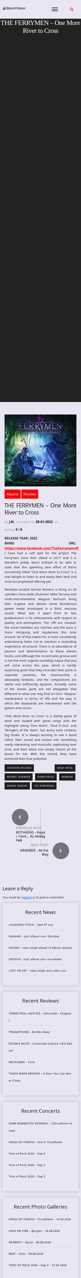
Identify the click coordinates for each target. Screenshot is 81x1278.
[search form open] (72, 9)
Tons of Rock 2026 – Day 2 (27, 1176)
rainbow (67, 776)
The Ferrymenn (44, 785)
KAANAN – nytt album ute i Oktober (34, 936)
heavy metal (65, 767)
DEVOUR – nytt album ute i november (35, 959)
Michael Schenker (18, 776)
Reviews (29, 494)
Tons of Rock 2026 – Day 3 (27, 1165)
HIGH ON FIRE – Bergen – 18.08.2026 (34, 1231)
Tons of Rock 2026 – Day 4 (27, 1153)
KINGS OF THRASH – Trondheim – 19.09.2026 (40, 1219)
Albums (12, 494)
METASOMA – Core (22, 1062)
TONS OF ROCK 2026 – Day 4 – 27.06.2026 (38, 1265)
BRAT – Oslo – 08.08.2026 (26, 1254)
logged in (28, 897)
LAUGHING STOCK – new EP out (31, 924)
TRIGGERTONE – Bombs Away (29, 1032)
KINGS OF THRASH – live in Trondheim (35, 1142)
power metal (46, 776)
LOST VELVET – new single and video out (37, 970)
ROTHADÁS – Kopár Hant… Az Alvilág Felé (30, 836)
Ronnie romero (17, 785)
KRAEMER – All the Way (34, 852)
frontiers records (19, 767)
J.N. (11, 522)
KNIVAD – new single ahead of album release (40, 948)
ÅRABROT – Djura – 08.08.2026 (30, 1242)
